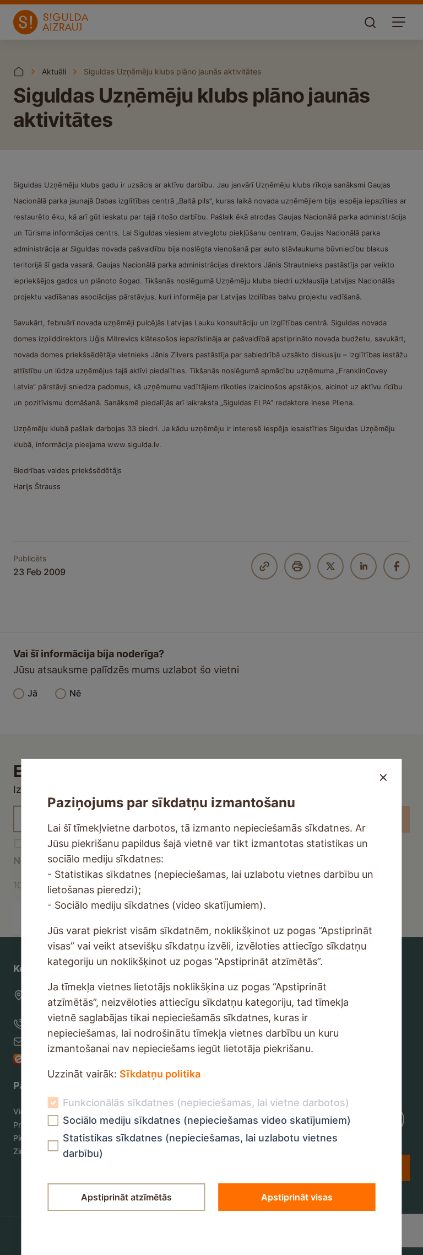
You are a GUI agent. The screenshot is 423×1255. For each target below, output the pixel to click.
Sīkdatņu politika (160, 1074)
